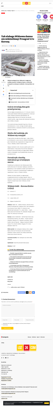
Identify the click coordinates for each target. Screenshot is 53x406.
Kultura (34, 337)
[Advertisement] (18, 25)
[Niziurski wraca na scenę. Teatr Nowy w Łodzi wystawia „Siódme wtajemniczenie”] (43, 29)
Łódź (39, 32)
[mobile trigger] (2, 3)
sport (18, 287)
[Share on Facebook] (9, 46)
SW (6, 49)
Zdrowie (42, 337)
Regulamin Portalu (6, 377)
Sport (3, 13)
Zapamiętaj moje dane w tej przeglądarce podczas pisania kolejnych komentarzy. (16, 324)
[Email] (13, 46)
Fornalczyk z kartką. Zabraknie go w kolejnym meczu (21, 99)
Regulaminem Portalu (38, 402)
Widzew (22, 287)
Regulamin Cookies (6, 380)
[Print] (15, 46)
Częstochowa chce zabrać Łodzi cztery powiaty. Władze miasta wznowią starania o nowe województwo (43, 55)
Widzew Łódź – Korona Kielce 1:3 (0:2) (19, 102)
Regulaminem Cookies (9, 403)
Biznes (29, 337)
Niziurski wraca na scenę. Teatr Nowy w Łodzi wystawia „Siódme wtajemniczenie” (43, 38)
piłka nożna (14, 287)
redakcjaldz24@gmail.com (8, 388)
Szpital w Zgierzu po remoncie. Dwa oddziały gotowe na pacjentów (43, 68)
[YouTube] (6, 358)
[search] (47, 3)
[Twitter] (3, 358)
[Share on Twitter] (11, 46)
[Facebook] (38, 18)
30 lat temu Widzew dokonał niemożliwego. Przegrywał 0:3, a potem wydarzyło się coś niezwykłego (20, 271)
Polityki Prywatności (26, 402)
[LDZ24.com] (26, 3)
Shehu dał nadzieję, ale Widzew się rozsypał (21, 95)
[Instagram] (45, 18)
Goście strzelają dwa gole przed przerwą (20, 93)
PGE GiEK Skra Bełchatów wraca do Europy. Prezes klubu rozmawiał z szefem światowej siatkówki (20, 258)
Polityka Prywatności (7, 378)
